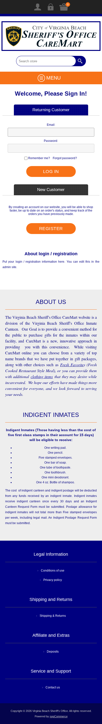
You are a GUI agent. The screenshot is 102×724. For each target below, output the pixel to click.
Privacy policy (52, 580)
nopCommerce (59, 716)
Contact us (53, 687)
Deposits (53, 651)
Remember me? (39, 158)
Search (81, 61)
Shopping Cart (63, 7)
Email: (51, 125)
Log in (50, 7)
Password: (51, 141)
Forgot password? (65, 158)
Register (38, 7)
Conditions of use (52, 570)
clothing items (42, 376)
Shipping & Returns (53, 616)
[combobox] (46, 61)
